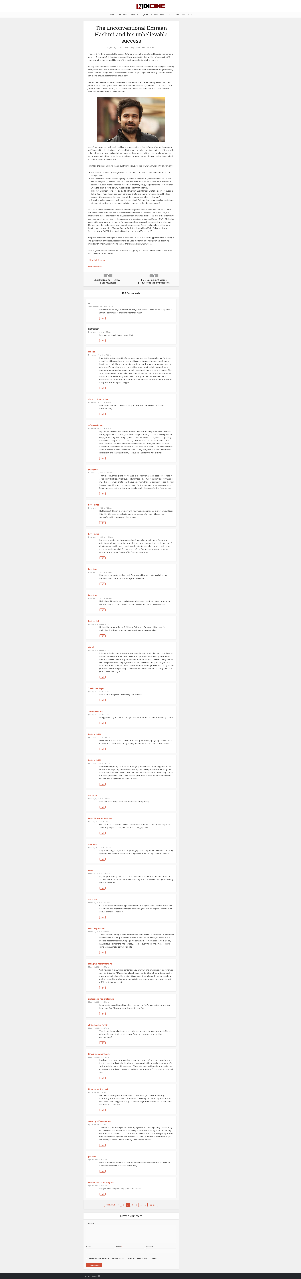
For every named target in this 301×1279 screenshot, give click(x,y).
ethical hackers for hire (98, 1025)
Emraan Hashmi (96, 266)
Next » (152, 1205)
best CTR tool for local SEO (100, 818)
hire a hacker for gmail (98, 1089)
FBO (169, 14)
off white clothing (96, 425)
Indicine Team (140, 47)
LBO (177, 14)
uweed (91, 870)
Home (111, 14)
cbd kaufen (93, 795)
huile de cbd (93, 621)
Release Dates (157, 14)
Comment (90, 1223)
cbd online (92, 899)
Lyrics (145, 14)
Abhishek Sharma (97, 260)
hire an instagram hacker (99, 1054)
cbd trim (91, 351)
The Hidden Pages (96, 688)
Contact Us (187, 14)
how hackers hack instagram (100, 1182)
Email (119, 1246)
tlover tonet (93, 504)
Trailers (134, 14)
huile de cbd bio (95, 734)
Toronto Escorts (95, 711)
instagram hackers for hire (100, 963)
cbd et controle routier (98, 399)
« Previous (110, 1204)
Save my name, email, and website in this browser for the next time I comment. (123, 1258)
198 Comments (125, 47)
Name (89, 1246)
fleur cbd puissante (96, 928)
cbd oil (91, 647)
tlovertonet (93, 569)
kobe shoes (93, 469)
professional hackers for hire (101, 999)
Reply (102, 318)
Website (149, 1246)
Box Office (122, 14)
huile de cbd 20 (94, 760)
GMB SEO (92, 844)
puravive (92, 1156)
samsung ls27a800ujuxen (99, 1121)
